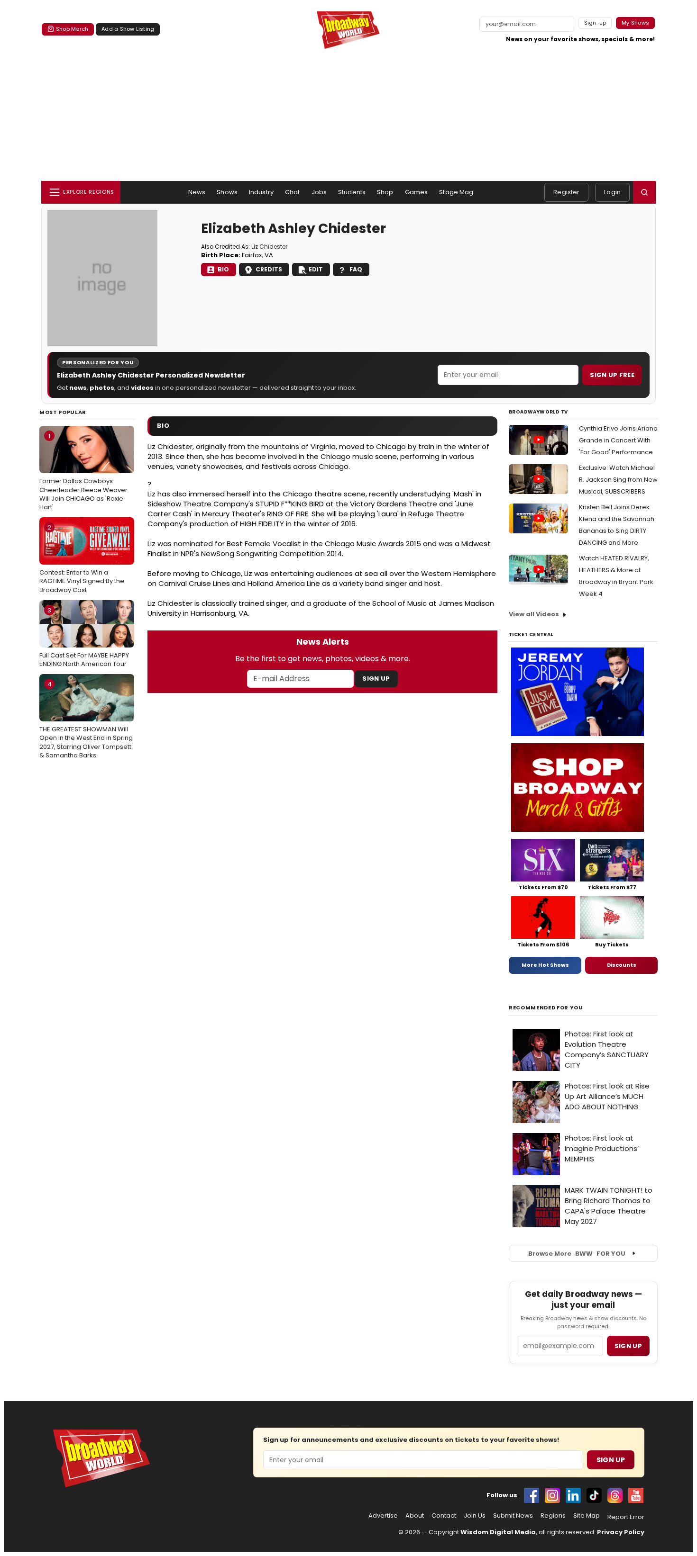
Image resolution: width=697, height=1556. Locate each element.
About (414, 1515)
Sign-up (595, 23)
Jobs (319, 192)
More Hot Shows (545, 965)
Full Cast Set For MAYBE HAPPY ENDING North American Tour (84, 637)
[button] (644, 192)
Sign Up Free (612, 374)
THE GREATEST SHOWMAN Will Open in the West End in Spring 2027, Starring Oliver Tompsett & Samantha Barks (86, 720)
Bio (223, 269)
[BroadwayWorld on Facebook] (531, 1495)
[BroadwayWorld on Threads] (615, 1495)
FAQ (355, 269)
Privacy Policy (620, 1532)
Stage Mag (456, 192)
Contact (443, 1515)
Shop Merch (72, 29)
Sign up (628, 1345)
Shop (385, 192)
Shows (227, 192)
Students (352, 192)
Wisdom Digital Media (498, 1532)
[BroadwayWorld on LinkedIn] (573, 1495)
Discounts (621, 965)
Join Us (475, 1515)
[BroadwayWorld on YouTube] (635, 1495)
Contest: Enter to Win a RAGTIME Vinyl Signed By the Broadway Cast (81, 558)
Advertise (383, 1515)
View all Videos (534, 614)
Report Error (625, 1517)
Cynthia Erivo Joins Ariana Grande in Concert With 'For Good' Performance (618, 440)
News (197, 192)
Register (566, 192)
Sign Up (376, 678)
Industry (261, 192)
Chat (292, 192)
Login (612, 192)
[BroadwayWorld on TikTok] (594, 1495)
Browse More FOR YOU (576, 1253)
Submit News (513, 1515)
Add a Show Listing (127, 29)
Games (416, 192)
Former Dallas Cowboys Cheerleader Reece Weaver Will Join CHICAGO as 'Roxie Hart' (83, 472)
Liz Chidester (269, 247)
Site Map (586, 1515)
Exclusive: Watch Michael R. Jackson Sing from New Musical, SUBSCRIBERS (618, 479)
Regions (553, 1515)
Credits (269, 269)
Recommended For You (546, 1007)
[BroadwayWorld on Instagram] (552, 1495)
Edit (316, 269)
